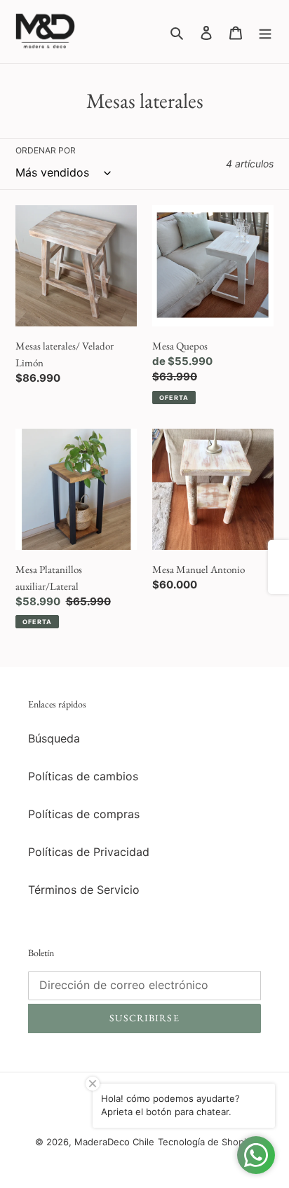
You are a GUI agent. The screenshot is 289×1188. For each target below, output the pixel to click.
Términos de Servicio (84, 890)
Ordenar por (45, 150)
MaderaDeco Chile (114, 1141)
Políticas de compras (84, 814)
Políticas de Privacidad (88, 852)
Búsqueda (54, 738)
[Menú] (265, 31)
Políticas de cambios (83, 776)
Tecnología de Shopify (206, 1141)
